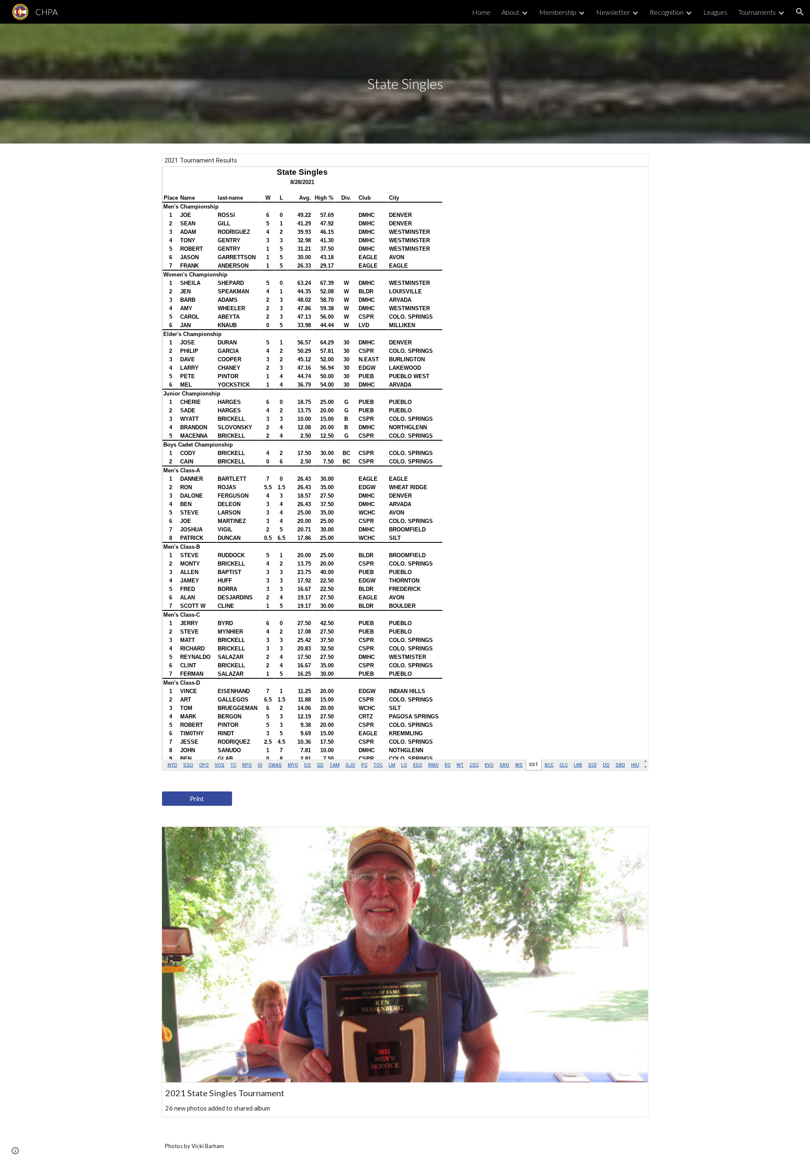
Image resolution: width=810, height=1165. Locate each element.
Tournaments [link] (757, 12)
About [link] (510, 12)
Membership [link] (557, 12)
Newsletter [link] (613, 12)
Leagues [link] (715, 12)
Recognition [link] (666, 12)
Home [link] (481, 12)
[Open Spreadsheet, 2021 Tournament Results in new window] (632, 165)
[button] (800, 12)
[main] (405, 84)
